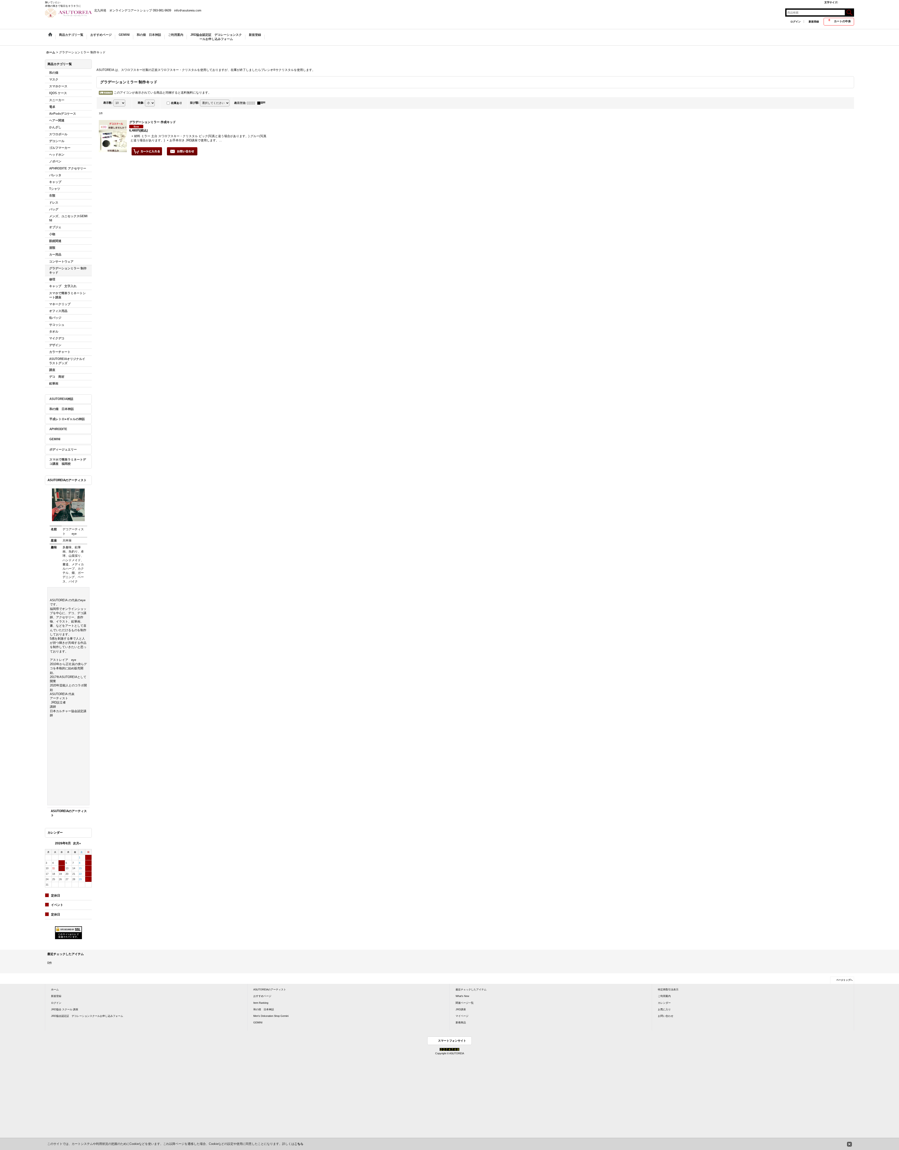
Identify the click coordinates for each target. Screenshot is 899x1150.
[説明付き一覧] (262, 103)
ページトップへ (844, 980)
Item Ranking (260, 1002)
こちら (298, 1144)
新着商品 (461, 1022)
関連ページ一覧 (465, 1002)
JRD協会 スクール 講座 (64, 1009)
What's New (462, 996)
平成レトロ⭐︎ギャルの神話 (67, 419)
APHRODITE (58, 429)
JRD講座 (461, 1009)
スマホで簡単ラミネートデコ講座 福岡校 (67, 461)
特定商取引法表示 (668, 989)
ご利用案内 (664, 996)
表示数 (108, 102)
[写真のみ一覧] (252, 103)
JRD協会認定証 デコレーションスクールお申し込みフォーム (87, 1015)
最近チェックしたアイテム (471, 989)
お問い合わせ (665, 1015)
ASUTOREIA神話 (61, 399)
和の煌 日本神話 (61, 409)
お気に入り (664, 1009)
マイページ (462, 1015)
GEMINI (54, 439)
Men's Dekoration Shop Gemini (270, 1015)
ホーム (55, 989)
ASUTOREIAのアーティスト (269, 989)
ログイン (795, 21)
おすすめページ (262, 996)
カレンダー (664, 1002)
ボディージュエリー (63, 449)
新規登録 (814, 21)
